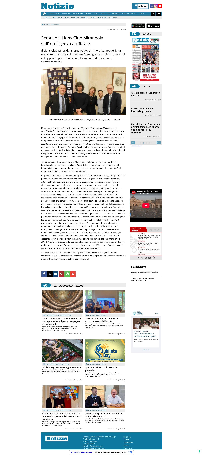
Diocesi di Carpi (110, 437)
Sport (92, 18)
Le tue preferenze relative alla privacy (110, 452)
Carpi (54, 315)
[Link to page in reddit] (72, 274)
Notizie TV (113, 18)
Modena (103, 410)
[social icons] (138, 257)
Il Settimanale (54, 14)
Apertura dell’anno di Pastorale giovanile (101, 369)
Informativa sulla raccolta (81, 452)
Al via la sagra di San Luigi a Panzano (61, 367)
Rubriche (65, 14)
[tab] (138, 229)
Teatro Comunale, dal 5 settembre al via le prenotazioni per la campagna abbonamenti (61, 321)
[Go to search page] (153, 14)
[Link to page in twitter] (50, 274)
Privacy (126, 445)
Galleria (88, 14)
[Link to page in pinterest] (61, 274)
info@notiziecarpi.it (95, 446)
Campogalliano (58, 364)
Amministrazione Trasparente (124, 14)
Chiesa (66, 18)
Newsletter (105, 14)
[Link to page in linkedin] (55, 274)
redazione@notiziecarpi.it (51, 62)
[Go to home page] (44, 14)
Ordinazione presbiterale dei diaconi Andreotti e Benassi (104, 415)
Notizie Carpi (137, 146)
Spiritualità (77, 14)
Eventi (141, 14)
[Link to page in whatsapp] (67, 274)
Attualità (46, 18)
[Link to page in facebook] (44, 274)
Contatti (126, 440)
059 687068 (91, 444)
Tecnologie (102, 18)
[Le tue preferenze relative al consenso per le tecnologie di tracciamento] (199, 451)
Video (96, 14)
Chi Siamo (127, 437)
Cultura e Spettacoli (79, 18)
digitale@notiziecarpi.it (97, 448)
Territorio (56, 18)
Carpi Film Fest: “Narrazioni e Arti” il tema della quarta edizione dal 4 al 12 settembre (62, 416)
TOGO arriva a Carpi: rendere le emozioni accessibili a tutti (101, 320)
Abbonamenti (128, 442)
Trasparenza (128, 448)
